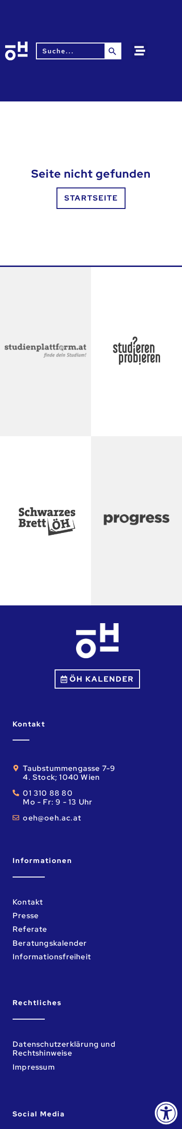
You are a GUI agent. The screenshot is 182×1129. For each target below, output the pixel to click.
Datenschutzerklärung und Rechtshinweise (64, 1048)
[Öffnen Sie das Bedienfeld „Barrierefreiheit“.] (166, 1113)
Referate (30, 929)
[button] (140, 51)
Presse (26, 915)
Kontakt (28, 902)
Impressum (34, 1067)
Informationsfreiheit (52, 957)
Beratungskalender (50, 943)
